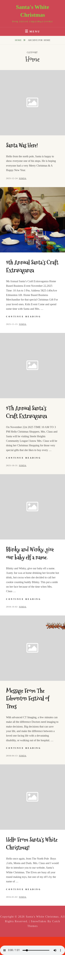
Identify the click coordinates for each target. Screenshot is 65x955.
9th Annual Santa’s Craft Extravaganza (32, 266)
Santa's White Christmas (42, 916)
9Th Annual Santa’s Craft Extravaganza (26, 412)
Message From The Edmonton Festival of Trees (27, 698)
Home (18, 40)
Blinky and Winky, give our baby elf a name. (30, 553)
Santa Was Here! (22, 145)
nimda (23, 178)
